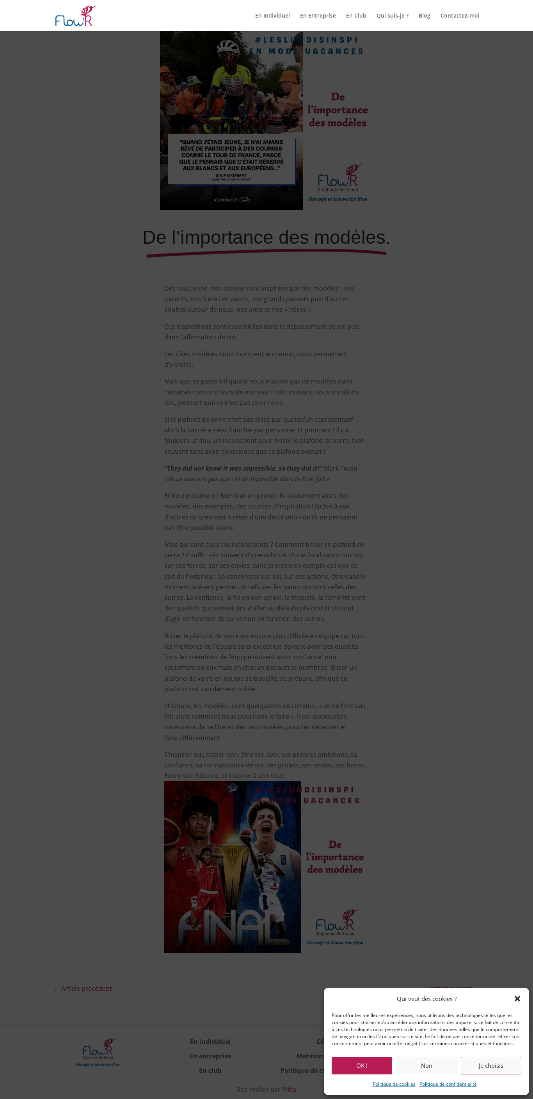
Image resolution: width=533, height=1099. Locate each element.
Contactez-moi (460, 16)
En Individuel (272, 16)
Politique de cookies (394, 1084)
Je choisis (491, 1065)
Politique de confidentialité (448, 1084)
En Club (356, 16)
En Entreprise (318, 16)
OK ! (362, 1065)
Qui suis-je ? (393, 16)
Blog (424, 16)
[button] (517, 999)
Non (426, 1065)
